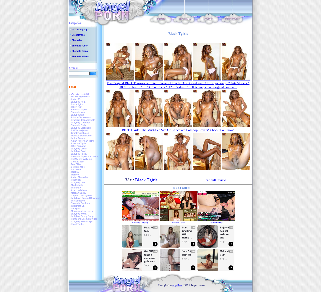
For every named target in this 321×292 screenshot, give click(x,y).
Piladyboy (76, 180)
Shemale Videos (80, 56)
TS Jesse (76, 169)
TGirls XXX (76, 107)
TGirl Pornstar (78, 146)
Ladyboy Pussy (79, 154)
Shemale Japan (79, 109)
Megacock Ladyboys (82, 211)
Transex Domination (81, 135)
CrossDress (78, 35)
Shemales (77, 40)
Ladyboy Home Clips (82, 221)
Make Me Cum (149, 229)
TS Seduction (78, 200)
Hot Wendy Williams (81, 159)
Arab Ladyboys (79, 190)
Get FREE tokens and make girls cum (149, 256)
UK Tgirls (76, 208)
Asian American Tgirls (83, 141)
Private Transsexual (81, 117)
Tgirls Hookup (216, 222)
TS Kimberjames (80, 130)
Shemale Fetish (80, 45)
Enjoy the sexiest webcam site (225, 232)
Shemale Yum (78, 112)
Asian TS (75, 99)
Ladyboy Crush (79, 148)
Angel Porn (177, 285)
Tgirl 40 (75, 174)
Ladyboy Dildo (78, 182)
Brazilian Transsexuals (83, 120)
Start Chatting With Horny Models (187, 232)
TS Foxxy (76, 187)
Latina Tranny (78, 138)
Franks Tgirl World (80, 96)
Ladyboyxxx (77, 115)
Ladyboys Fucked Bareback (86, 198)
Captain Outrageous (81, 195)
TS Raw (75, 172)
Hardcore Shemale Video (84, 219)
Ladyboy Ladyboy (80, 122)
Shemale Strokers (80, 203)
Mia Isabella (77, 185)
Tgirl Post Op (78, 206)
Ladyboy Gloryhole (81, 128)
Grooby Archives (80, 133)
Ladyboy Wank (79, 213)
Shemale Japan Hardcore (84, 156)
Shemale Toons (80, 51)
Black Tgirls (77, 104)
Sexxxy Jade (78, 167)
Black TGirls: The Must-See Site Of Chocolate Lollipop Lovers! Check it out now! (178, 130)
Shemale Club (78, 125)
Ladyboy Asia (78, 102)
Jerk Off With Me (187, 253)
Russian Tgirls (78, 143)
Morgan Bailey (78, 193)
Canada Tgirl (77, 161)
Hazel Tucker (78, 224)
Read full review (214, 180)
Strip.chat (148, 235)
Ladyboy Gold (78, 151)
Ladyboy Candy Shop (82, 216)
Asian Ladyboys (80, 29)
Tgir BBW (76, 164)
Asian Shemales (79, 177)
